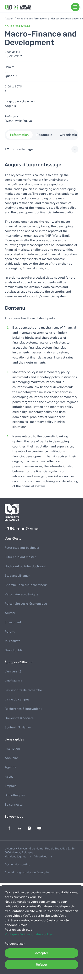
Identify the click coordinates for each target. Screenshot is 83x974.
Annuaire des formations (32, 18)
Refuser (41, 965)
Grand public (14, 650)
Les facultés (13, 681)
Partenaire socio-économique (26, 604)
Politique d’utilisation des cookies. (29, 934)
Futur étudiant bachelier (22, 548)
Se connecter (14, 804)
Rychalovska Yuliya (18, 121)
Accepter (41, 953)
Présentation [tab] (19, 135)
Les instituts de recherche (23, 690)
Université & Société (19, 718)
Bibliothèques (15, 795)
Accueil (9, 18)
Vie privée (40, 856)
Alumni (10, 613)
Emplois (10, 786)
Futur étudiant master (20, 557)
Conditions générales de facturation (27, 872)
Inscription (12, 748)
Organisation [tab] (69, 135)
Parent (9, 632)
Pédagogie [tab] (44, 135)
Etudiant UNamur (17, 576)
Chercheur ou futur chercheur (26, 585)
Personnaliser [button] (15, 944)
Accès (9, 776)
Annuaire (11, 758)
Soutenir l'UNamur (18, 727)
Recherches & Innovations (23, 709)
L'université (13, 671)
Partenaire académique (21, 594)
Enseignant (13, 622)
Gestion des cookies (17, 864)
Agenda (10, 767)
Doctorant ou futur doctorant (25, 566)
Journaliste (12, 641)
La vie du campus (17, 699)
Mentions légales (15, 856)
